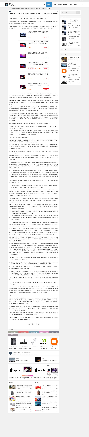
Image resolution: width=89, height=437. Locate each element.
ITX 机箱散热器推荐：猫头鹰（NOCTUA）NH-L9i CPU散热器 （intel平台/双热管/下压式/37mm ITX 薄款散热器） (24, 409)
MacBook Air (23, 332)
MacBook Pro (13, 332)
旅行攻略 (65, 4)
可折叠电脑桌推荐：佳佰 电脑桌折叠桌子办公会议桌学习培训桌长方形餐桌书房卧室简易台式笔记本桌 (24, 387)
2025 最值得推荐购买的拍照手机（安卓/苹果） (13, 348)
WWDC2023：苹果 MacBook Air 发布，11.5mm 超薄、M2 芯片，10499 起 (15, 379)
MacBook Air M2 (34, 332)
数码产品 (18, 8)
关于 (80, 0)
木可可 (11, 4)
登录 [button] (8, 0)
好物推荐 (49, 4)
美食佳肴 (60, 4)
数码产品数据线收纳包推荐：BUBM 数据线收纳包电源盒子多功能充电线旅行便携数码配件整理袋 (24, 404)
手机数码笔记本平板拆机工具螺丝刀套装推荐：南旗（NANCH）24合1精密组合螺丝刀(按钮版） (24, 392)
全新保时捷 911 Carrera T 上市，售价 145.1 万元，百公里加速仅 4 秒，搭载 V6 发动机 (73, 65)
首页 (44, 4)
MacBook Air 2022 (54, 332)
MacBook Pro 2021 (44, 332)
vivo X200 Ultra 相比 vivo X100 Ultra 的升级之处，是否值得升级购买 (74, 33)
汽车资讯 (70, 4)
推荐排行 (54, 4)
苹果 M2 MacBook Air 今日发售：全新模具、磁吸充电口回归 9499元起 (52, 379)
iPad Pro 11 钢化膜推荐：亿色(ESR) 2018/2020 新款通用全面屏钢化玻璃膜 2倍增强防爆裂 (24, 398)
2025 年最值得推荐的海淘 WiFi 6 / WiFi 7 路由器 (23, 348)
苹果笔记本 (13, 334)
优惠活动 (75, 4)
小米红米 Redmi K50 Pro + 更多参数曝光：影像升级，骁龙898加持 (73, 70)
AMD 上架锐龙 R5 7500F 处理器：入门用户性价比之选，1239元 (74, 59)
